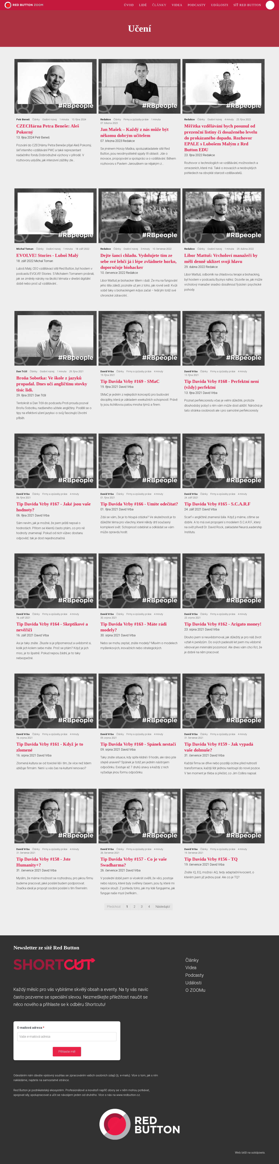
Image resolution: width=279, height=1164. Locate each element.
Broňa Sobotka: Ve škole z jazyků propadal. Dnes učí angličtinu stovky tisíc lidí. (51, 383)
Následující (163, 906)
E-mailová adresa (29, 1027)
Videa (190, 967)
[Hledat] (270, 5)
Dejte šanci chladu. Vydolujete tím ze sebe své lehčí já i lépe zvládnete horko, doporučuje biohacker (138, 261)
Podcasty (194, 975)
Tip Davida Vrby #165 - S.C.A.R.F (217, 503)
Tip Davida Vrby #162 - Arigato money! (222, 624)
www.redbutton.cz (128, 1095)
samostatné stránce (56, 1080)
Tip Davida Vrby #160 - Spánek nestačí (138, 744)
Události (193, 982)
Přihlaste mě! (66, 1051)
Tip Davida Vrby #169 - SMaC (129, 381)
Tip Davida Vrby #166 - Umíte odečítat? (139, 503)
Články (192, 960)
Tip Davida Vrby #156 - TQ (211, 859)
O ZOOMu (195, 990)
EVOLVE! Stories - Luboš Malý (47, 255)
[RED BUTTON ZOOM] (24, 5)
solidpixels (258, 1152)
